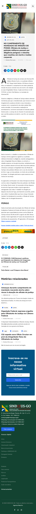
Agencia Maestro (18, 505)
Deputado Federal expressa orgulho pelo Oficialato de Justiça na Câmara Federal (17, 313)
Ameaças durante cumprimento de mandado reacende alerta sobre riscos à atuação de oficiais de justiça (17, 290)
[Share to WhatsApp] (18, 70)
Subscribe (18, 380)
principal (5, 238)
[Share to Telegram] (21, 70)
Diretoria (4, 457)
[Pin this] (15, 70)
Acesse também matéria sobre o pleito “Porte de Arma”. (17, 225)
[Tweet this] (8, 70)
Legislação (4, 478)
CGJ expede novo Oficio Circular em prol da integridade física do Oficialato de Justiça (16, 336)
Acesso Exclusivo (6, 442)
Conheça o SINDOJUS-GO (8, 451)
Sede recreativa (6, 485)
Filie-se (3, 472)
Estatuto (3, 466)
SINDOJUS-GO (6, 295)
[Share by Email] (24, 70)
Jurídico (3, 475)
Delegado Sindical (6, 454)
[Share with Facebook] (5, 70)
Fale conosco (8, 429)
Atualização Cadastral (8, 445)
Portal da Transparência (8, 481)
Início (2, 439)
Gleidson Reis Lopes (10, 60)
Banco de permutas (7, 448)
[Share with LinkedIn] (11, 70)
